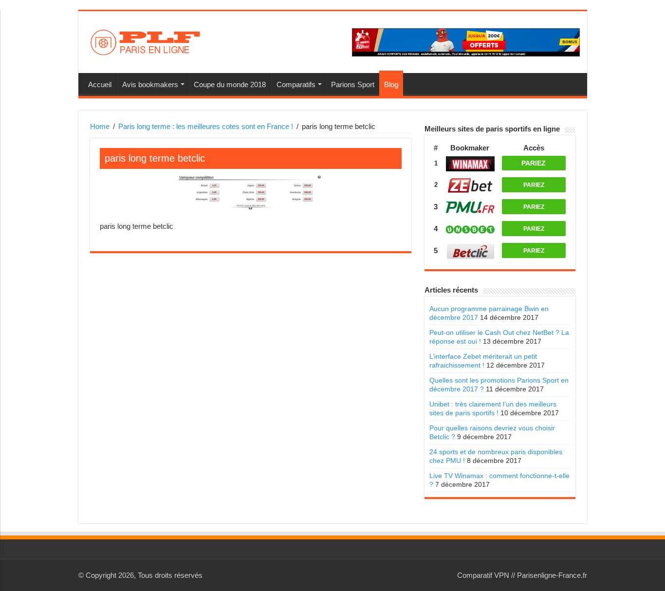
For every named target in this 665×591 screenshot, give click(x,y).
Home (100, 126)
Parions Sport (352, 84)
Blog (391, 84)
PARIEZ (533, 163)
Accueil (99, 84)
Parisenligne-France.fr (552, 575)
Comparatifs (296, 84)
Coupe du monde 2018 (230, 84)
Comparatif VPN (483, 575)
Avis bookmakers (150, 84)
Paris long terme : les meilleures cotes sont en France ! (205, 126)
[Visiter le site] (470, 163)
